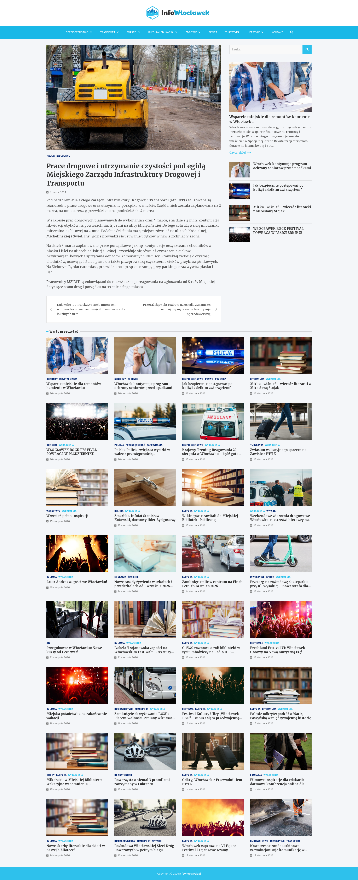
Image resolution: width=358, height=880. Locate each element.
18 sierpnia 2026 (60, 723)
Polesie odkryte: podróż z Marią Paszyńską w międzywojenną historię (280, 716)
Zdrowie (191, 32)
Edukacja (120, 576)
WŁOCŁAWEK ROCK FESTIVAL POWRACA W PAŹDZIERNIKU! (278, 231)
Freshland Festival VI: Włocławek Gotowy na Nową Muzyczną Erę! (277, 650)
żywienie (133, 576)
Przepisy (220, 378)
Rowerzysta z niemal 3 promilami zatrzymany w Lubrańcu (142, 782)
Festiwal (188, 708)
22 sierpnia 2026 (263, 591)
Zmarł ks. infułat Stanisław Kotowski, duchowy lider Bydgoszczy (144, 518)
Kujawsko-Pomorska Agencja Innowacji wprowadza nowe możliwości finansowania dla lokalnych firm (91, 309)
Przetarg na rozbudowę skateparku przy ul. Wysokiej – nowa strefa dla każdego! (279, 586)
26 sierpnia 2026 (60, 393)
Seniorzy (120, 378)
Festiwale (256, 642)
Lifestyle (254, 32)
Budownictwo (123, 708)
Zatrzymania (154, 444)
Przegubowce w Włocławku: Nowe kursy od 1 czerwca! (74, 650)
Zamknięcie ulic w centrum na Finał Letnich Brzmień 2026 (212, 584)
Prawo (209, 378)
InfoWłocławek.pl (190, 873)
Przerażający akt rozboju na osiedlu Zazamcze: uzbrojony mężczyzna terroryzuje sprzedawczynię (176, 309)
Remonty (52, 378)
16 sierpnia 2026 (195, 723)
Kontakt (277, 32)
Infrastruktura (124, 840)
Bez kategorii (123, 774)
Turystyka (232, 32)
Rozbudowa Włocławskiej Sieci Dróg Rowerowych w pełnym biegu (144, 848)
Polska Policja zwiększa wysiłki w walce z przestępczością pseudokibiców (142, 454)
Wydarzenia (273, 378)
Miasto (132, 32)
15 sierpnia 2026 (263, 723)
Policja (119, 444)
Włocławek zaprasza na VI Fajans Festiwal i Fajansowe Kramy (209, 848)
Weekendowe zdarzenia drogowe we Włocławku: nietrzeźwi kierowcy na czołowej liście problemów (280, 520)
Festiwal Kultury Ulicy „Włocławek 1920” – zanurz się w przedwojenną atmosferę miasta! (210, 718)
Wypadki (271, 510)
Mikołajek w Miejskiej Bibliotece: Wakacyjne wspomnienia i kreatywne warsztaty (74, 784)
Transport (107, 32)
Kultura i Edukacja (161, 32)
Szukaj (307, 49)
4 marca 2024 (58, 192)
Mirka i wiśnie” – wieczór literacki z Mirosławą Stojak (282, 209)
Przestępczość (135, 444)
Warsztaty (53, 510)
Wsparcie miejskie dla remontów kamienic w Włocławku (73, 386)
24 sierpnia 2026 (128, 591)
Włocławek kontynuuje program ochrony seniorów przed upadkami (282, 166)
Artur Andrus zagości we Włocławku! (76, 582)
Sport (213, 32)
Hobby (50, 774)
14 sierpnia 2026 (195, 789)
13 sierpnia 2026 (128, 855)
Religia (118, 510)
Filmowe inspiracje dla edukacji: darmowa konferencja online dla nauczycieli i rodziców (277, 784)
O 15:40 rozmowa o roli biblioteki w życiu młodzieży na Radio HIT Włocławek (211, 652)
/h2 (48, 642)
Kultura (187, 510)
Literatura (257, 378)
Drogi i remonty (58, 156)
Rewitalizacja (68, 378)
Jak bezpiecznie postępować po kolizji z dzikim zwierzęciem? (278, 187)
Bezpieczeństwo (77, 32)
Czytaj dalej (237, 152)
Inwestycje (257, 576)
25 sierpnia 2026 (195, 459)
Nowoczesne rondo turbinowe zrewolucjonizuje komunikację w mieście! (277, 850)
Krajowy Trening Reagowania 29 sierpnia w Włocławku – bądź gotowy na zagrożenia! (212, 454)
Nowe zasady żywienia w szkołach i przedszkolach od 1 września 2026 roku (143, 586)
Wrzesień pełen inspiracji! (67, 516)
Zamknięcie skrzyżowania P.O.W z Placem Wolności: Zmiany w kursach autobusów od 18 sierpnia (144, 718)
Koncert (51, 444)
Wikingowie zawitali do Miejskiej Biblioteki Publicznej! (210, 518)
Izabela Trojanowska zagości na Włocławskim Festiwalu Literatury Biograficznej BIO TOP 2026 (142, 652)
